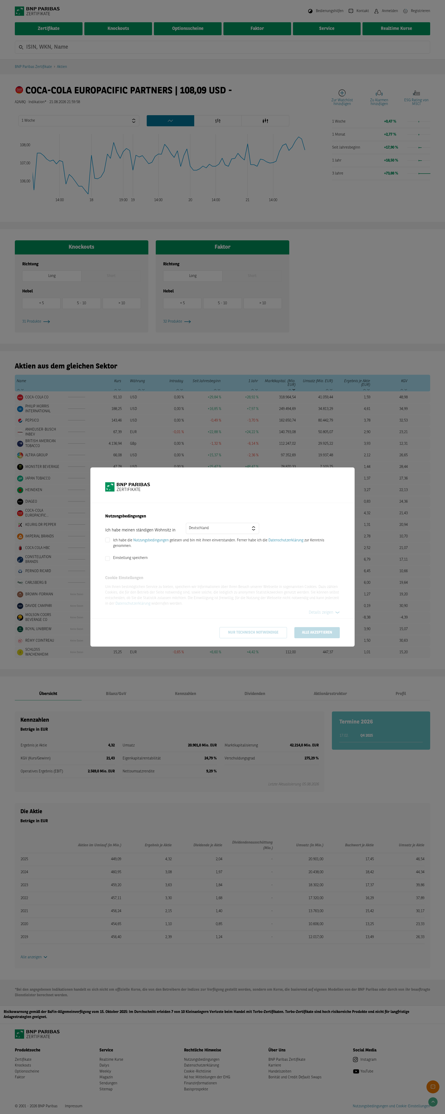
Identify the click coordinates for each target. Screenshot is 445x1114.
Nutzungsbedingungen (151, 540)
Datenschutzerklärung (285, 540)
